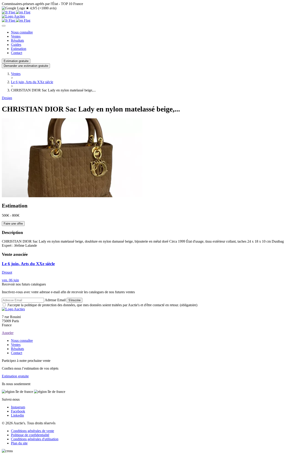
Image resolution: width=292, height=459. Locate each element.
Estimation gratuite (16, 61)
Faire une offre (13, 223)
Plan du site (19, 443)
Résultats (17, 40)
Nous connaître (22, 32)
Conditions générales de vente (32, 431)
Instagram (18, 407)
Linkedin (17, 415)
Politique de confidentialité (30, 435)
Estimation (18, 49)
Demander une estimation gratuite (26, 65)
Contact (16, 53)
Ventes (16, 36)
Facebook (18, 411)
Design (7, 98)
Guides (16, 45)
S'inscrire (74, 300)
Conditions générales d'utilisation (34, 439)
